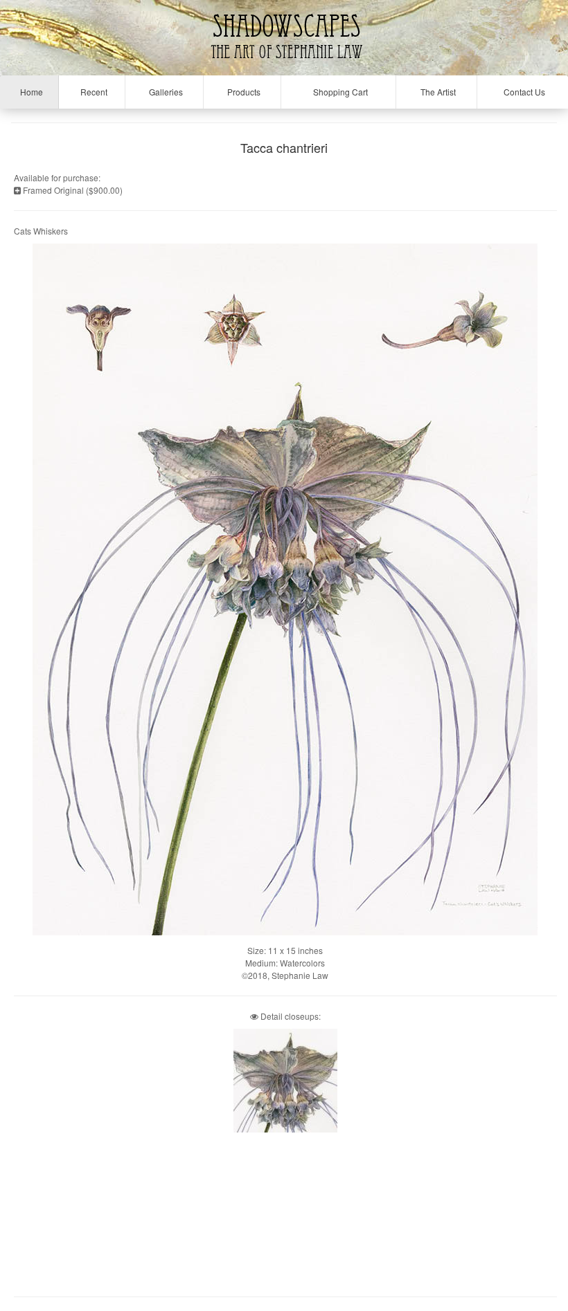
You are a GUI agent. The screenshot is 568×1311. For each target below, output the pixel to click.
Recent (91, 92)
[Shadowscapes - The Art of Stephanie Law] (283, 65)
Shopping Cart (338, 92)
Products (241, 92)
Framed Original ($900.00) (72, 190)
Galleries (164, 92)
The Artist (436, 92)
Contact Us (522, 92)
